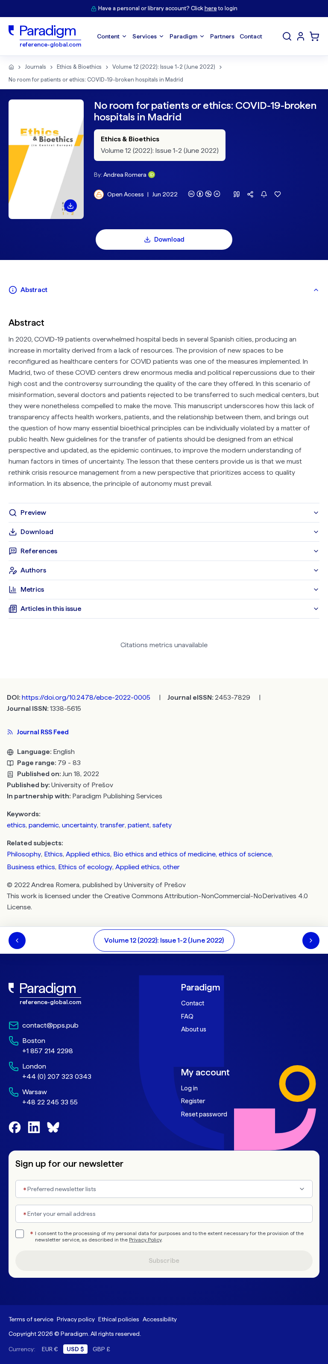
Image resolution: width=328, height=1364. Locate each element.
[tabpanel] (164, 401)
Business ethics (31, 867)
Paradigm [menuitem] (183, 36)
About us (193, 1029)
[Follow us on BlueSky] (53, 1127)
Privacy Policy (145, 1240)
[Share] (250, 194)
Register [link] (193, 1101)
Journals (35, 67)
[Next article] (310, 940)
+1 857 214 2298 (47, 1051)
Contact (192, 1003)
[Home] (11, 67)
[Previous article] (17, 940)
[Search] (287, 36)
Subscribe (164, 1261)
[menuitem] (301, 36)
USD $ (75, 1349)
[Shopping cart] (314, 36)
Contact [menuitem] (251, 36)
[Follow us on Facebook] (15, 1127)
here (211, 8)
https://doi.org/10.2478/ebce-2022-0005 (86, 697)
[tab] (164, 290)
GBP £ (101, 1349)
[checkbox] (19, 1234)
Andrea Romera (124, 174)
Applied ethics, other (147, 867)
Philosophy (24, 854)
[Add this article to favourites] (278, 194)
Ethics (53, 854)
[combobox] (164, 1189)
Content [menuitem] (108, 36)
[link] (78, 994)
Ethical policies (118, 1319)
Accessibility (160, 1319)
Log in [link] (189, 1088)
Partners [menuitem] (222, 36)
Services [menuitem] (144, 36)
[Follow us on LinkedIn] (34, 1127)
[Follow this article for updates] (264, 194)
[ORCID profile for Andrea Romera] (151, 174)
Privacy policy (76, 1319)
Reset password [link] (204, 1114)
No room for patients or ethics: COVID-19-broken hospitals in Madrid (96, 79)
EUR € (50, 1349)
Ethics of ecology (85, 867)
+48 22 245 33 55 (50, 1102)
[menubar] (179, 36)
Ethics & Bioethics (79, 67)
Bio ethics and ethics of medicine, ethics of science (192, 854)
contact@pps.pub (50, 1025)
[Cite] (237, 194)
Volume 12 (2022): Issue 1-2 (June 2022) (163, 67)
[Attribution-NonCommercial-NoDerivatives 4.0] (204, 194)
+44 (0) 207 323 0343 (56, 1076)
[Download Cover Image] (70, 205)
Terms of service (31, 1319)
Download (169, 239)
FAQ (187, 1016)
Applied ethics (88, 854)
